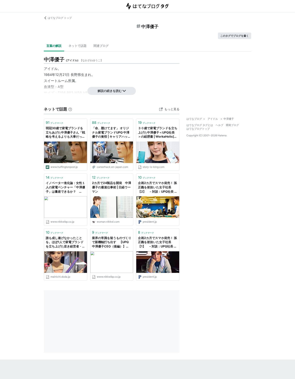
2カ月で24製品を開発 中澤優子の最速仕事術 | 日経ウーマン (111, 187)
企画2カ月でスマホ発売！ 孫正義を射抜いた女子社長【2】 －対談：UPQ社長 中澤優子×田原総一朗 (157, 187)
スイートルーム (56, 81)
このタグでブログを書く (234, 35)
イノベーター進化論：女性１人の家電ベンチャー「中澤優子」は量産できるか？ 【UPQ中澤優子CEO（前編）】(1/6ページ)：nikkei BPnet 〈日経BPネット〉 (65, 187)
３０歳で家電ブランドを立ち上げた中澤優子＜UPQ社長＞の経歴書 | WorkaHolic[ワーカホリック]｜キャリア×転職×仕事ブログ (157, 132)
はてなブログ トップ (60, 17)
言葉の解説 (54, 45)
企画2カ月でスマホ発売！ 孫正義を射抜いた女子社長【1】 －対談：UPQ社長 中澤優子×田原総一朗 (157, 242)
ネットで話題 (77, 45)
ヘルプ (219, 125)
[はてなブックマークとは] (70, 109)
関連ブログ (101, 45)
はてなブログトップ (198, 128)
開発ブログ (232, 125)
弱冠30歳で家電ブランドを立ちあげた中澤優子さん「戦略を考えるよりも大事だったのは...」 (65, 132)
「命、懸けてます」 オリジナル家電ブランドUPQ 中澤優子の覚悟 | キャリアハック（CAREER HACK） (111, 132)
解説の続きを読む (110, 91)
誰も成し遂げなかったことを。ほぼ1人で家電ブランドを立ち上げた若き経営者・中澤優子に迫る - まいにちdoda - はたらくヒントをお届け (65, 242)
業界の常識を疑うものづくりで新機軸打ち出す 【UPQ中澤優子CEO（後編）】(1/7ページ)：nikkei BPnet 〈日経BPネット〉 (111, 242)
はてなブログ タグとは (199, 125)
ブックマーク (54, 122)
